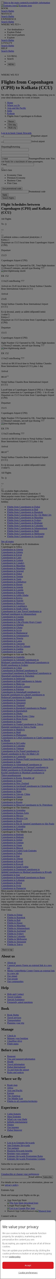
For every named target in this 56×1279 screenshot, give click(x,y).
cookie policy (14, 1256)
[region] (28, 1249)
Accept (28, 1265)
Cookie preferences (28, 1272)
